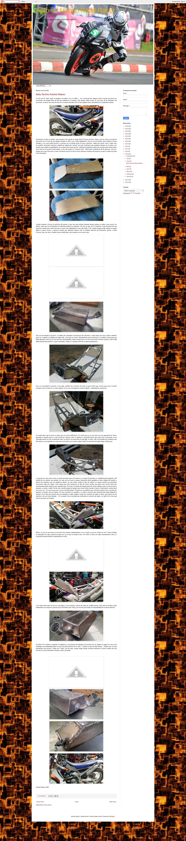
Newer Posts (40, 802)
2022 (126, 136)
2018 (126, 146)
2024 (126, 131)
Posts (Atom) (47, 805)
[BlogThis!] (51, 796)
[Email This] (49, 796)
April (128, 169)
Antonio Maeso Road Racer (75, 10)
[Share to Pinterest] (57, 796)
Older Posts (112, 802)
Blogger (112, 816)
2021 (126, 139)
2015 (126, 154)
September (130, 156)
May (128, 166)
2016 (126, 151)
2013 (126, 182)
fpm (101, 816)
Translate (137, 193)
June (128, 161)
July (128, 158)
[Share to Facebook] (55, 796)
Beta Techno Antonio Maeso (50, 94)
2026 (126, 126)
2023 (126, 134)
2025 (126, 128)
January (129, 176)
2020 (126, 141)
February (129, 174)
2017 (126, 149)
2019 (126, 144)
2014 (126, 180)
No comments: (42, 796)
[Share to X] (53, 796)
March (129, 171)
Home (76, 802)
